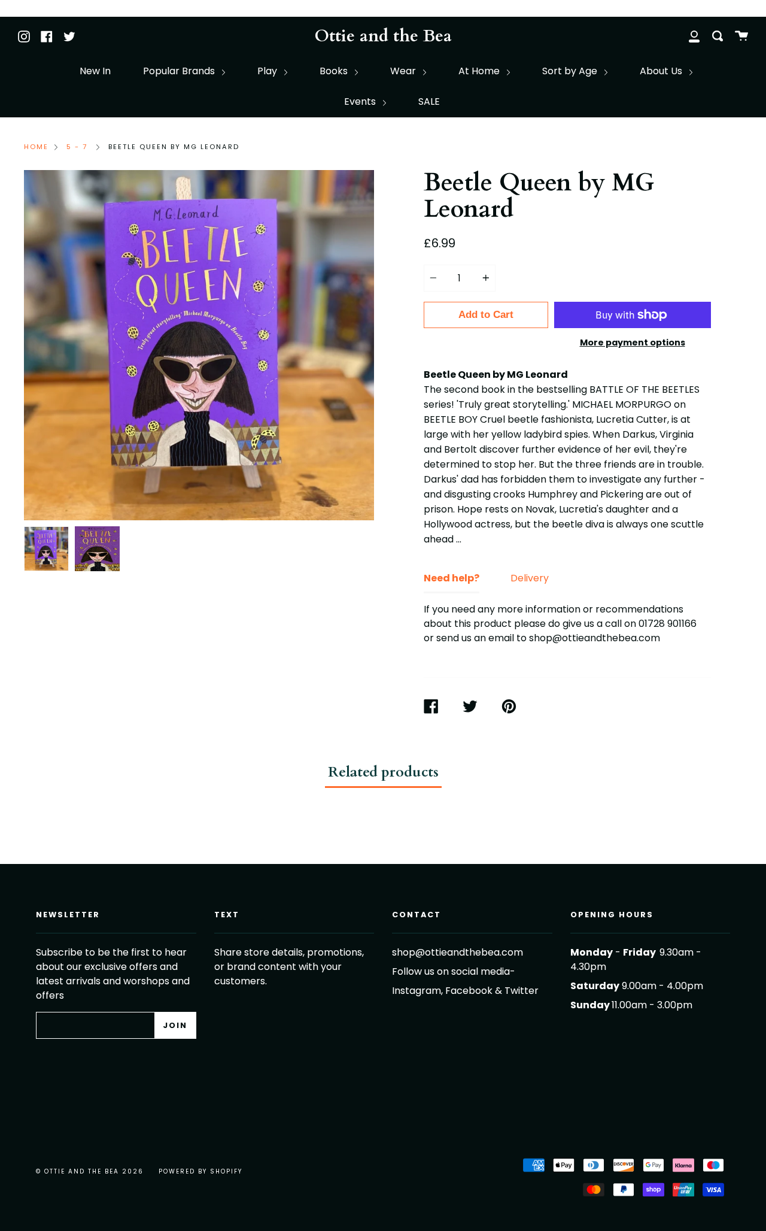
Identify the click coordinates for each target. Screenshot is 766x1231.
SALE (429, 101)
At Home (480, 71)
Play (268, 71)
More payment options (632, 342)
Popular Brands (180, 71)
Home (36, 146)
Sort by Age (571, 71)
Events (361, 101)
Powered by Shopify (200, 1171)
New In (95, 71)
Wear (404, 71)
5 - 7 (76, 146)
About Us (662, 71)
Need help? (451, 578)
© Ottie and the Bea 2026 (90, 1171)
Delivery (529, 578)
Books (335, 71)
